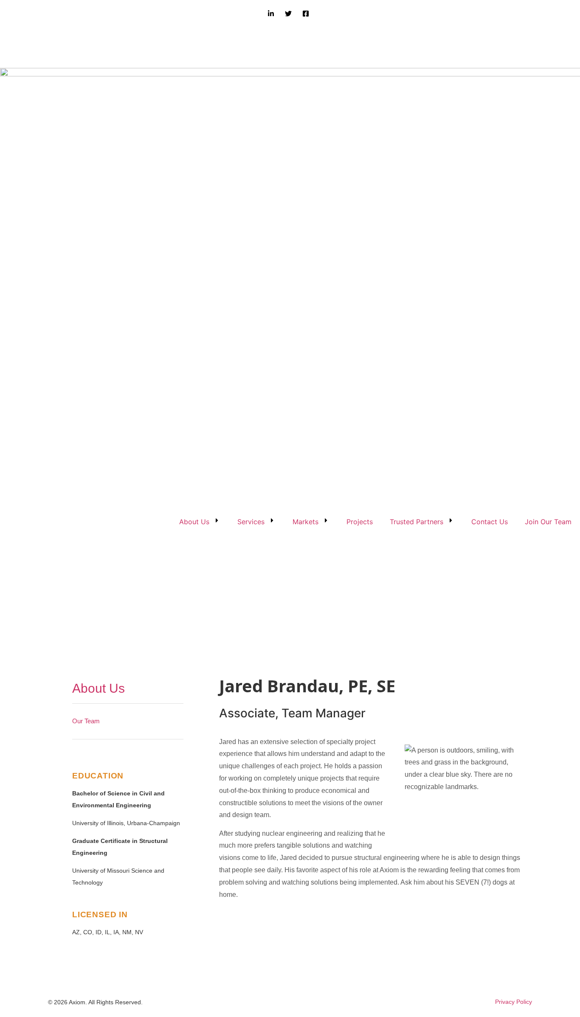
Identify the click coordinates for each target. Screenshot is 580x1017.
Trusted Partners (416, 521)
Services (251, 521)
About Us (194, 521)
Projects (359, 521)
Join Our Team (548, 521)
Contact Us (489, 521)
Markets (305, 521)
